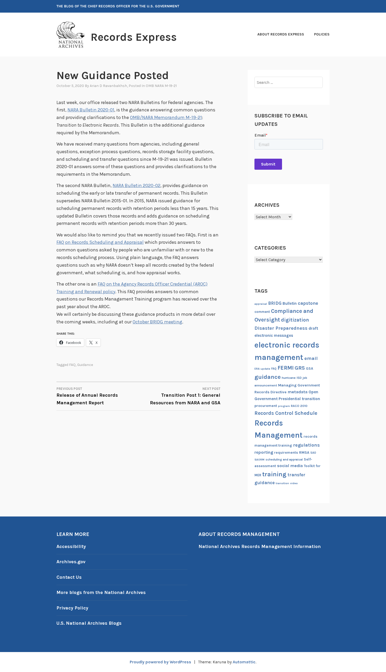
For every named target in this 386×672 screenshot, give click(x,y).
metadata (297, 391)
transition (282, 483)
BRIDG (274, 303)
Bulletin (290, 303)
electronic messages (273, 335)
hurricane (289, 378)
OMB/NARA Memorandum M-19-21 (166, 117)
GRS (300, 368)
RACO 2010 (299, 406)
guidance (85, 365)
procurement (265, 406)
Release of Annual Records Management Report (87, 396)
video (294, 483)
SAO (313, 452)
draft (313, 328)
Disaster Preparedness (280, 328)
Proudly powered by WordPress (160, 661)
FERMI (286, 368)
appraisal (260, 304)
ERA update (262, 368)
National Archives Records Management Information (260, 546)
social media (290, 465)
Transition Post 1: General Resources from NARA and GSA (185, 396)
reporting (263, 452)
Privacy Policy (72, 608)
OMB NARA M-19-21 (161, 86)
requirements (286, 452)
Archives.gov (70, 562)
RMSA (304, 452)
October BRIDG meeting (157, 322)
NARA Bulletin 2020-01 (90, 110)
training (274, 474)
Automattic (244, 661)
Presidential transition (299, 398)
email (311, 358)
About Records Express (280, 34)
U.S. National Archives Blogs (89, 623)
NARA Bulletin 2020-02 (136, 185)
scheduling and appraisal (284, 459)
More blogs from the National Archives (101, 592)
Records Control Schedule (285, 413)
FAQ (72, 365)
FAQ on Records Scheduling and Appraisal (100, 242)
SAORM (259, 459)
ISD (299, 378)
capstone (308, 303)
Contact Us (69, 577)
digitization (295, 320)
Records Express (134, 37)
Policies (322, 34)
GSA (309, 368)
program (284, 406)
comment (262, 312)
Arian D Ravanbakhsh (108, 86)
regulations (306, 445)
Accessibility (71, 546)
